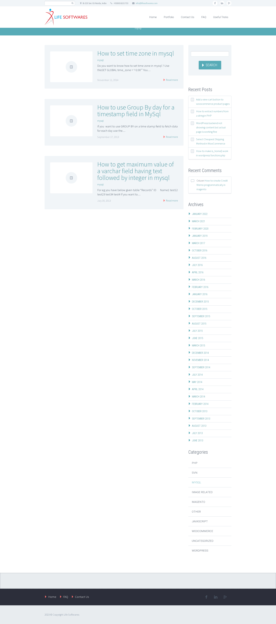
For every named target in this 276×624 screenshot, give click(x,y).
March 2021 (198, 221)
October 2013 (199, 411)
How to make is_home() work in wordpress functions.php (212, 153)
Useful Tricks (220, 17)
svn (194, 472)
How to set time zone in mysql (135, 53)
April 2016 (197, 272)
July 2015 (197, 330)
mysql (100, 60)
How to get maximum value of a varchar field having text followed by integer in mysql (135, 171)
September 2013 (201, 418)
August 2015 (199, 323)
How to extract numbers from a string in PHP (212, 113)
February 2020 (200, 228)
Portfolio (169, 17)
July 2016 (197, 265)
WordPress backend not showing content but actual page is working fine (211, 127)
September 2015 (201, 316)
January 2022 (199, 214)
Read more (171, 80)
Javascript (200, 521)
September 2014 (201, 367)
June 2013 (197, 440)
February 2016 (200, 287)
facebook (215, 3)
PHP (194, 463)
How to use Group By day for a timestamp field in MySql (135, 110)
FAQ (203, 17)
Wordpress (200, 550)
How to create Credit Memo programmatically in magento (212, 185)
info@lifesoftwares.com (146, 3)
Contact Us (187, 17)
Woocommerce (202, 531)
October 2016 (199, 250)
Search (211, 65)
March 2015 (198, 345)
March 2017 (198, 243)
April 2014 (197, 389)
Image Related (202, 492)
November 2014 (200, 360)
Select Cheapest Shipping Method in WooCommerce (210, 141)
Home (153, 17)
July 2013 (197, 433)
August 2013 (199, 425)
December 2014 (200, 352)
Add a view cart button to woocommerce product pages (213, 102)
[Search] (72, 3)
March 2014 (198, 396)
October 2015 (199, 308)
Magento (198, 501)
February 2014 (200, 403)
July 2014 (197, 374)
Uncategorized (202, 540)
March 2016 (198, 279)
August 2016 (199, 257)
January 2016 (199, 294)
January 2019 (199, 235)
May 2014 (197, 382)
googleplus (229, 3)
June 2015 (197, 338)
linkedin (222, 3)
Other (196, 511)
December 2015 (200, 301)
